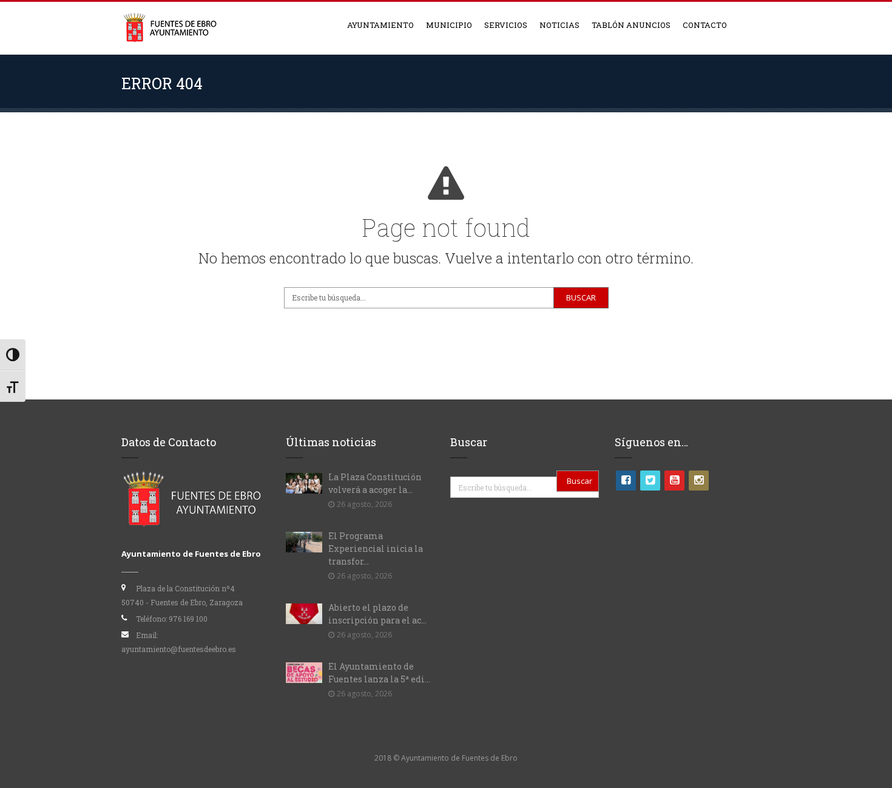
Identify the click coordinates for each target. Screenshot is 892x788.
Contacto (705, 24)
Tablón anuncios (631, 24)
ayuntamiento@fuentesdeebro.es (178, 649)
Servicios (505, 24)
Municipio (449, 24)
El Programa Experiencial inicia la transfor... (375, 548)
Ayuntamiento (380, 24)
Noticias (559, 24)
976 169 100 (188, 618)
